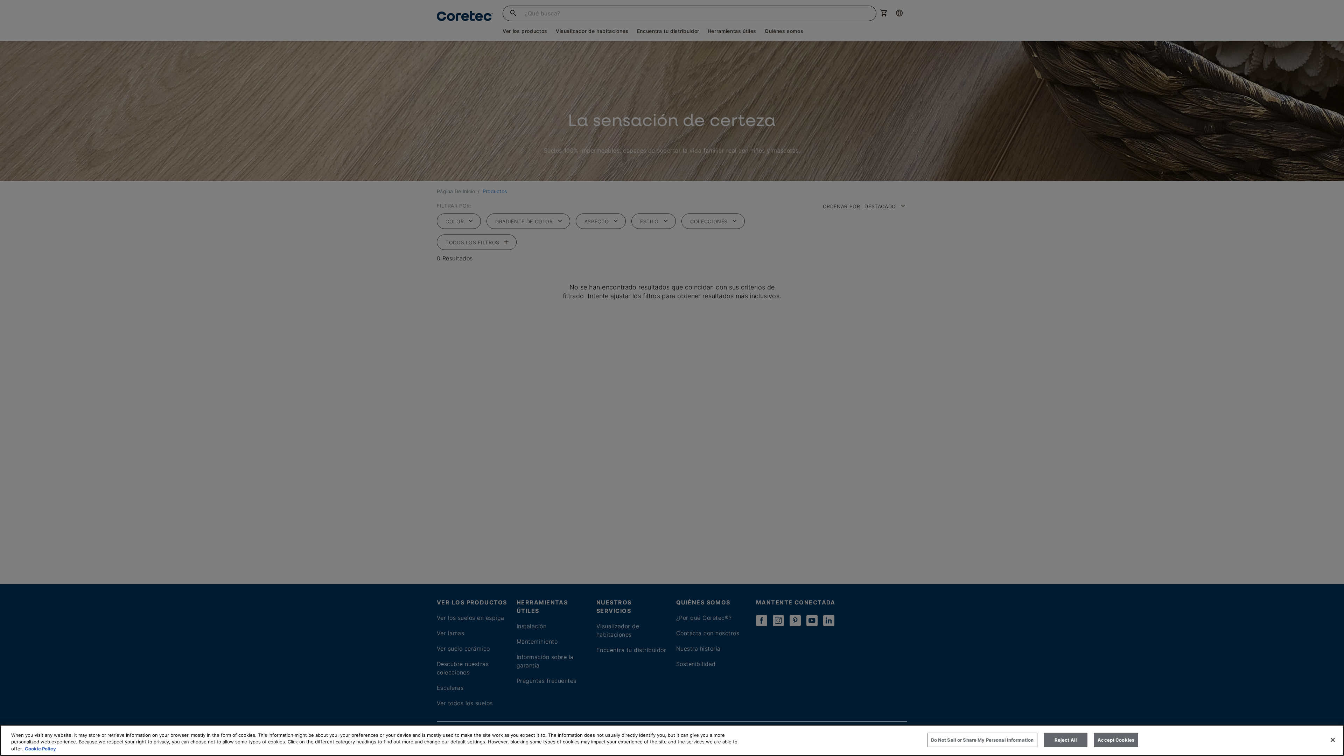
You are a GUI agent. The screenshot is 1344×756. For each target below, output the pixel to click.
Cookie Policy (40, 748)
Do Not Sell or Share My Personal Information (982, 739)
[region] (672, 740)
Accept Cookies (1116, 739)
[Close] (1332, 740)
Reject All (1066, 739)
